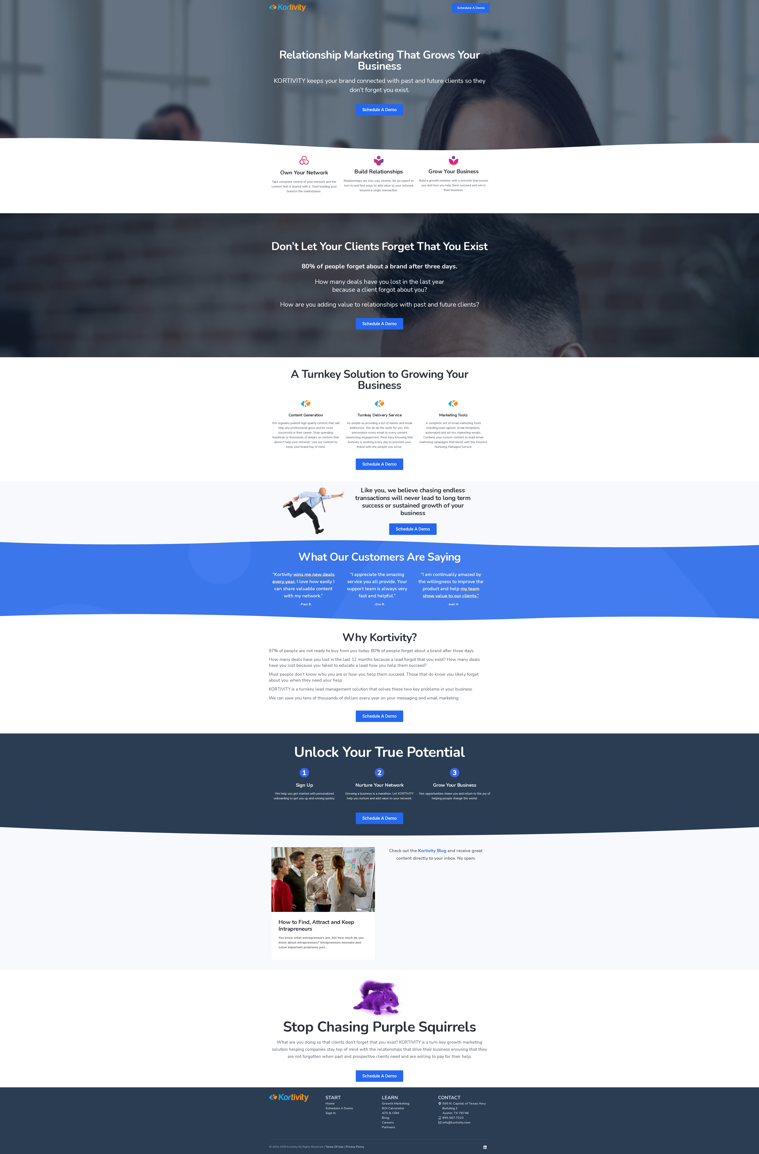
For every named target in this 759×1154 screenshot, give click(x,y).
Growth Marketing (395, 1103)
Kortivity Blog (432, 851)
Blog (385, 1118)
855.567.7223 (453, 1118)
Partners (388, 1127)
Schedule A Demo (471, 8)
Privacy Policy (355, 1147)
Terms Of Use (334, 1147)
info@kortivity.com (456, 1122)
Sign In (331, 1113)
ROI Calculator (393, 1108)
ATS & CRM (390, 1113)
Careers (388, 1122)
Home (330, 1103)
